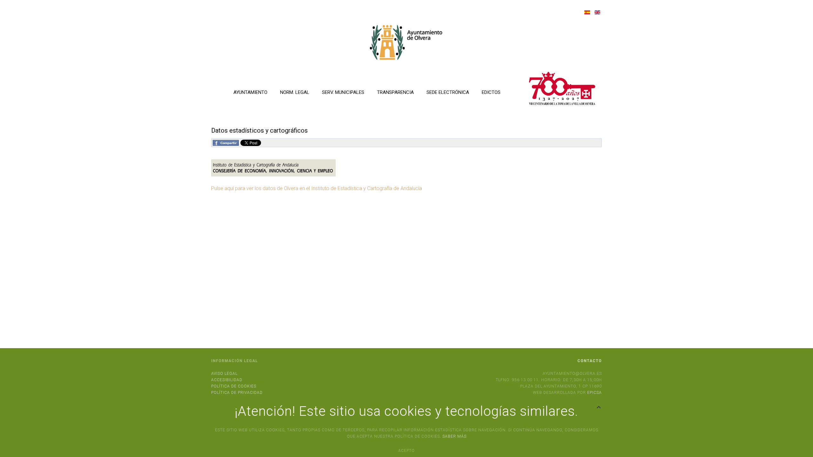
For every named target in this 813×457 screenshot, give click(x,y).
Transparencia (395, 92)
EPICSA (594, 392)
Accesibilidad (226, 380)
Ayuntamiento (250, 92)
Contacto (589, 361)
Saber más (454, 436)
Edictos (491, 92)
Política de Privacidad (237, 392)
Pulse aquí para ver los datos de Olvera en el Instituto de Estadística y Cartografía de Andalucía (316, 188)
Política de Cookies (233, 386)
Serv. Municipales (343, 92)
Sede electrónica (448, 92)
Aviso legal (224, 373)
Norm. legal (294, 92)
